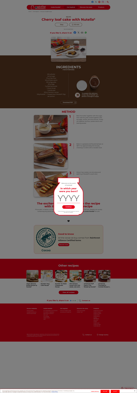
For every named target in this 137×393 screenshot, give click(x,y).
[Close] (134, 390)
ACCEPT (115, 391)
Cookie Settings (95, 391)
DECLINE (105, 391)
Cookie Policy (55, 391)
